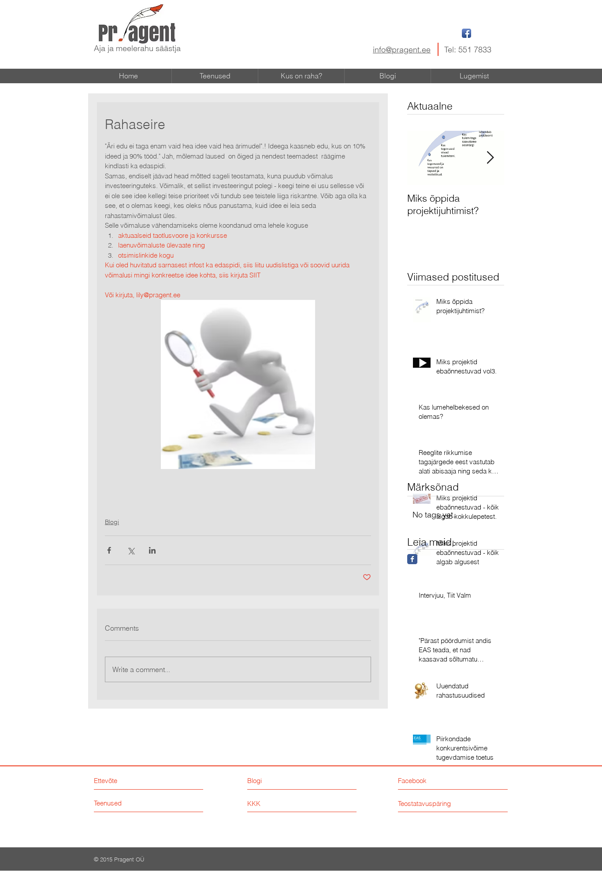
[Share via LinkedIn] (152, 550)
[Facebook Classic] (412, 559)
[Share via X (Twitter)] (130, 550)
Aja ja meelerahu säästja (137, 48)
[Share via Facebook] (109, 550)
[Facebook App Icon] (466, 33)
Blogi (112, 522)
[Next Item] (490, 158)
